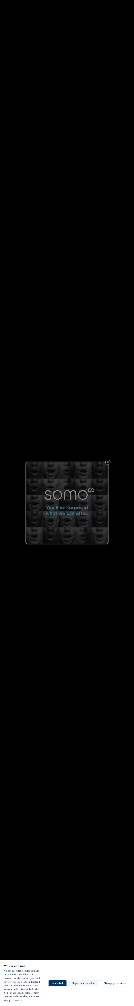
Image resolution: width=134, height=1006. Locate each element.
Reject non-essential (83, 983)
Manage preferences (115, 983)
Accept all (57, 983)
